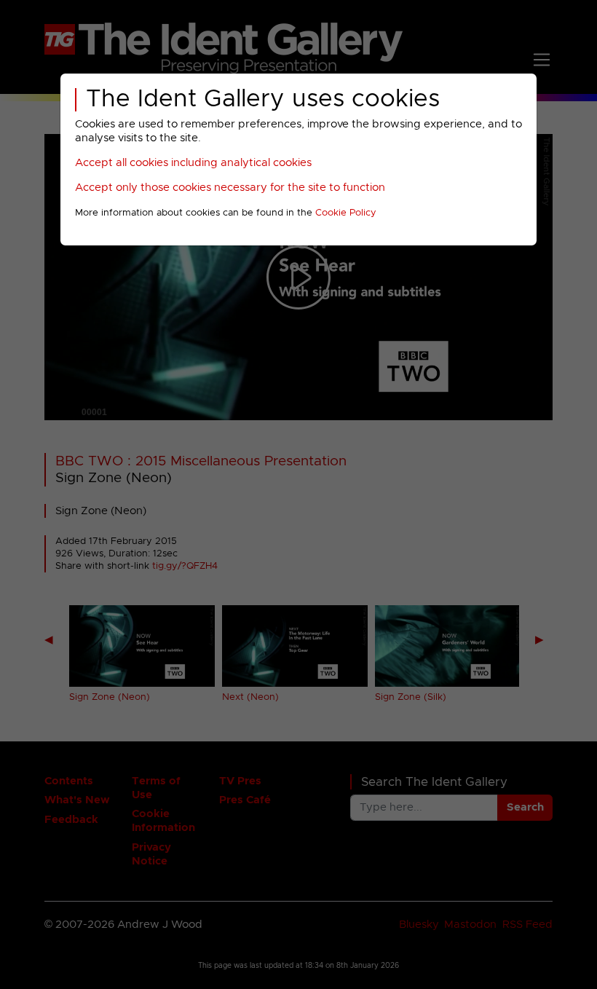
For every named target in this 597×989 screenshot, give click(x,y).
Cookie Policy (345, 213)
